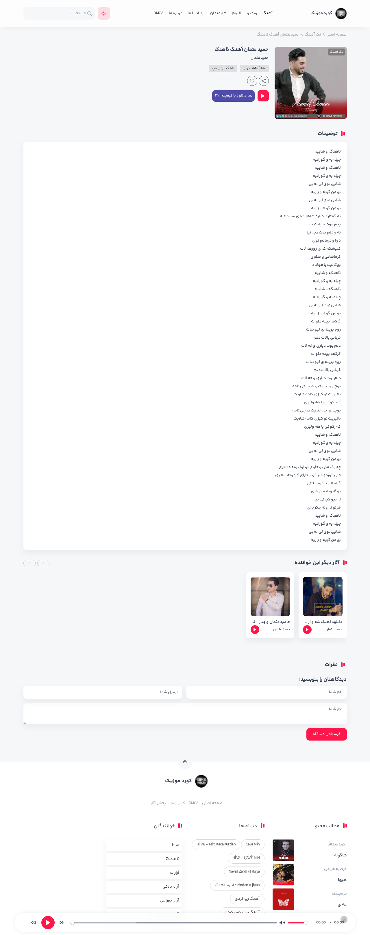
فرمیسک (339, 894)
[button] (43, 563)
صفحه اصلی (212, 803)
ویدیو (252, 13)
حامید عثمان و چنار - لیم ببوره (270, 622)
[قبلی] (33, 922)
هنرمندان (218, 13)
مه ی (342, 904)
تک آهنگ (336, 52)
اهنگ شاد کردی (254, 68)
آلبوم (236, 13)
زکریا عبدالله (336, 844)
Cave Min (253, 844)
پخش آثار (158, 803)
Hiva (175, 845)
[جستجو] (89, 13)
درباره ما (175, 13)
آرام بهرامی (169, 900)
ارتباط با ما (196, 13)
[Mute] (282, 922)
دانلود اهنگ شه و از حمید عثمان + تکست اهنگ (322, 622)
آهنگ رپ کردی (247, 899)
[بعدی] (61, 922)
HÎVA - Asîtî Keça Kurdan (216, 844)
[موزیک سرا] (104, 13)
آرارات (174, 873)
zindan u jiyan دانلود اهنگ (237, 885)
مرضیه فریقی (335, 869)
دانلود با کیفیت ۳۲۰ (231, 96)
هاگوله (340, 855)
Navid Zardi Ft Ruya (244, 872)
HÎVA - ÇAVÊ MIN (246, 858)
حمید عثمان (260, 58)
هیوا (342, 880)
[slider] (174, 922)
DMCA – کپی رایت (184, 803)
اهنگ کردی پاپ (223, 68)
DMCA (158, 13)
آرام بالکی (170, 887)
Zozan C (172, 859)
